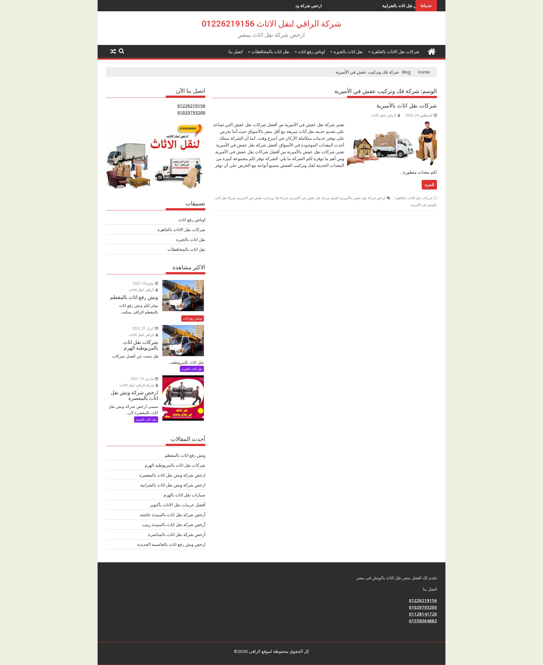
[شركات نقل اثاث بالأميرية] (392, 124)
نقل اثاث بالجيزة (348, 51)
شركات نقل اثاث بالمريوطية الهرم (175, 465)
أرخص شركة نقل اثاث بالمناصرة (176, 534)
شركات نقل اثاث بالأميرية (406, 105)
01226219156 (191, 105)
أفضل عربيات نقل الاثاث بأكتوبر (177, 504)
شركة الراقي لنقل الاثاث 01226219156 (271, 24)
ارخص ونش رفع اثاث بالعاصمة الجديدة (171, 544)
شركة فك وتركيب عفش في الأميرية (263, 197)
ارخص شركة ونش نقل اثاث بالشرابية (389, 5)
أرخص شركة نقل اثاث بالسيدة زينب (173, 524)
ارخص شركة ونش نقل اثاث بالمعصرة (172, 475)
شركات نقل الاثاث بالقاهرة (395, 51)
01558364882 (423, 620)
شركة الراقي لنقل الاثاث (137, 385)
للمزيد (429, 184)
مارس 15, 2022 (142, 378)
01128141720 (423, 614)
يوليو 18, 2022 (143, 283)
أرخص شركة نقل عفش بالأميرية (363, 197)
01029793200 (191, 112)
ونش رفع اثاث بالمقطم (185, 455)
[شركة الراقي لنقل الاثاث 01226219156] (431, 51)
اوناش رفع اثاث (311, 51)
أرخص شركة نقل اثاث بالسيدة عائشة (172, 514)
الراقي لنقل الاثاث (383, 115)
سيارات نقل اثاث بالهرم (184, 495)
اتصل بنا (236, 51)
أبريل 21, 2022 (143, 328)
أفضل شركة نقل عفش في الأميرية (314, 197)
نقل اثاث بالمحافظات (270, 51)
